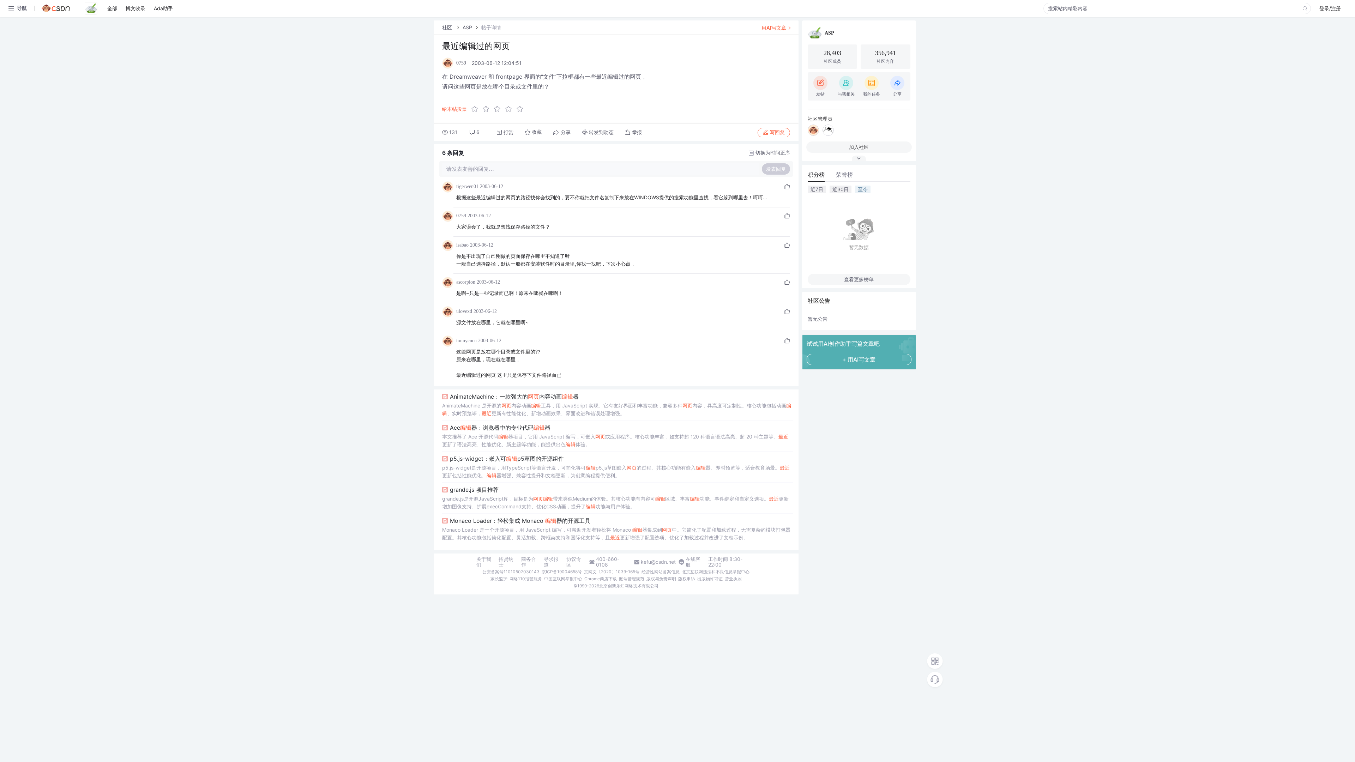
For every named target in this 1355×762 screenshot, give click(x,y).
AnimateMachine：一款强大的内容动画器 (514, 396)
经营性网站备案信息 (661, 571)
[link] (447, 27)
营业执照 (733, 578)
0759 (461, 215)
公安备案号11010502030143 (511, 571)
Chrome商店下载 (600, 578)
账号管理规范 (631, 578)
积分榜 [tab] (816, 174)
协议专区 (573, 562)
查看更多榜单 (859, 279)
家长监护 (498, 578)
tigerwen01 (467, 186)
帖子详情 (491, 27)
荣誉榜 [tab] (844, 174)
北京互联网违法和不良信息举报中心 (715, 571)
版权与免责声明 (661, 578)
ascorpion (465, 282)
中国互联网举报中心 (563, 578)
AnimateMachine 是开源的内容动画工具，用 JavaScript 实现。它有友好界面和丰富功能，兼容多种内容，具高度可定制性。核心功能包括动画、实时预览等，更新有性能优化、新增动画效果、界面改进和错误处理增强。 (616, 409)
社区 (447, 27)
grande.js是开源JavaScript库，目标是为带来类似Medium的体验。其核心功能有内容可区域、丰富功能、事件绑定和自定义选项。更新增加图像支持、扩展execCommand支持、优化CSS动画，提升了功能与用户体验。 (615, 502)
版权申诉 (686, 578)
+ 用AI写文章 (858, 359)
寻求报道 (551, 562)
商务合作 (528, 562)
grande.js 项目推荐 (474, 489)
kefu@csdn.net (658, 562)
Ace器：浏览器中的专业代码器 (500, 427)
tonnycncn (466, 340)
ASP (467, 27)
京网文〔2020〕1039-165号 (611, 571)
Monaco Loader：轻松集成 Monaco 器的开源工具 (520, 520)
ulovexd (464, 311)
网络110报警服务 (526, 578)
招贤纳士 (506, 562)
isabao (462, 245)
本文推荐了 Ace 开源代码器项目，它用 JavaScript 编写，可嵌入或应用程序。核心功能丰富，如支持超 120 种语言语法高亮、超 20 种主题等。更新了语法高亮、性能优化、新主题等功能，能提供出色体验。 (615, 440)
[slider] (499, 109)
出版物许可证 (710, 578)
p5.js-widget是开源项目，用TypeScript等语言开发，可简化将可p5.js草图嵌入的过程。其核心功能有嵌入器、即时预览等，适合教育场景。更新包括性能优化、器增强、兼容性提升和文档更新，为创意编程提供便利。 (616, 471)
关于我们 (483, 562)
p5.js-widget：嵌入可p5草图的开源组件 (507, 458)
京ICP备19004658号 (562, 571)
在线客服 (693, 562)
